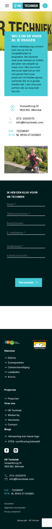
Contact (12, 424)
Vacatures (13, 419)
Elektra (12, 357)
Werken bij (13, 415)
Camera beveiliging (18, 367)
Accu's (11, 376)
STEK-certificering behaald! (24, 441)
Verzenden (26, 282)
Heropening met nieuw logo (23, 436)
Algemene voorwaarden (14, 508)
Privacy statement (12, 512)
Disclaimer (9, 504)
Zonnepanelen (16, 362)
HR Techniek (15, 410)
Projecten (13, 398)
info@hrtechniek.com (21, 479)
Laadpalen (14, 372)
